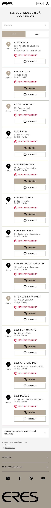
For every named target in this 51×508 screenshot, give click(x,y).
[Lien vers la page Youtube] (43, 478)
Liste (14, 34)
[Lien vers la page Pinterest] (31, 478)
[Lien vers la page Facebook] (19, 478)
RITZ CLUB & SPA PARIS (27, 297)
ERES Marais (21, 396)
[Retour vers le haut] (42, 493)
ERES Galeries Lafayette (29, 264)
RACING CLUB (22, 72)
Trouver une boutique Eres (14, 442)
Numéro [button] (32, 88)
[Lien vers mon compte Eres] (47, 3)
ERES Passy (20, 132)
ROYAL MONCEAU (24, 105)
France (8, 445)
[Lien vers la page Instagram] (8, 478)
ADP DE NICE (21, 43)
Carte (37, 34)
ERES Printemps (23, 231)
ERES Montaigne (24, 165)
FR (38, 4)
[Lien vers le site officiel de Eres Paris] (7, 3)
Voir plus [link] (32, 61)
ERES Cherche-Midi (25, 363)
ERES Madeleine (23, 198)
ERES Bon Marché (25, 330)
